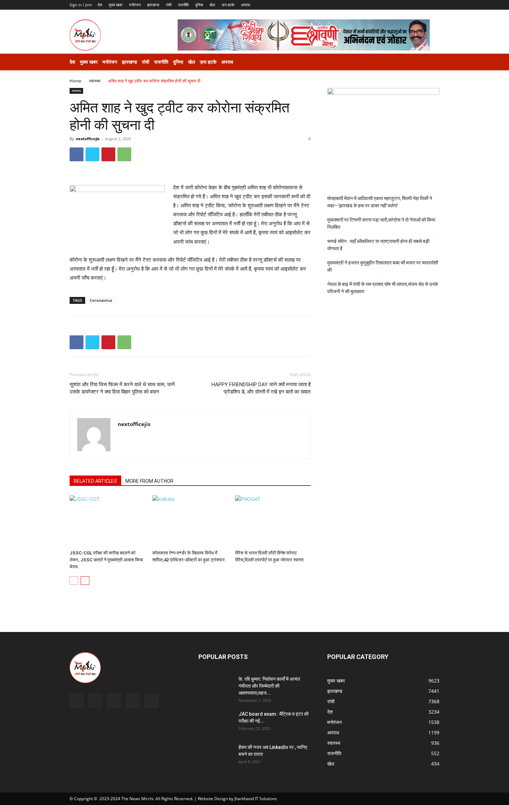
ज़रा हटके (228, 4)
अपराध (245, 4)
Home (75, 81)
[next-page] (85, 580)
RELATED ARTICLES (95, 481)
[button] (431, 62)
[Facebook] (76, 154)
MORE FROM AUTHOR (149, 481)
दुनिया (199, 4)
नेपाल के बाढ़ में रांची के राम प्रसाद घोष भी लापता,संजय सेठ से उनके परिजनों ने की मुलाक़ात (382, 287)
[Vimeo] (133, 701)
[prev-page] (74, 580)
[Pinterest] (108, 154)
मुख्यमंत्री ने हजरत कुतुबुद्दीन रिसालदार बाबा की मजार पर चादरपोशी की (382, 266)
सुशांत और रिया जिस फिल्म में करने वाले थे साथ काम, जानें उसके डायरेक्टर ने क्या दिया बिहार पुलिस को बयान (122, 388)
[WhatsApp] (124, 154)
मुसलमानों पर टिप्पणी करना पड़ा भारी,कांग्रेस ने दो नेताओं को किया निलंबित (381, 223)
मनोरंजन (135, 4)
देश (100, 4)
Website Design (213, 799)
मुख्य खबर (116, 4)
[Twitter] (92, 154)
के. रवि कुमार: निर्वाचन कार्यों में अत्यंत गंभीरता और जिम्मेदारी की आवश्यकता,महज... (269, 686)
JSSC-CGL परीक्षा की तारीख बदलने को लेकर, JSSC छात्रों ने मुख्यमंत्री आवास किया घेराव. (106, 559)
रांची (168, 4)
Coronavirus (101, 300)
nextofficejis (87, 138)
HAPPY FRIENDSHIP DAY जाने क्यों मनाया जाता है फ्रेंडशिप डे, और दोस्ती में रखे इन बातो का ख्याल (261, 388)
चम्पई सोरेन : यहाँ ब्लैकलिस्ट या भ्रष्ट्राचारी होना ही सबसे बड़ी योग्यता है (378, 244)
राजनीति (183, 4)
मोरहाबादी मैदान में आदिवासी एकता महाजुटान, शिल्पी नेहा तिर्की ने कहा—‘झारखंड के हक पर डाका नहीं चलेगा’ (379, 202)
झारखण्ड (153, 4)
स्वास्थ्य (94, 81)
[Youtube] (151, 701)
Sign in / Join (81, 4)
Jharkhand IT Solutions (255, 799)
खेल (212, 4)
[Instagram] (95, 700)
